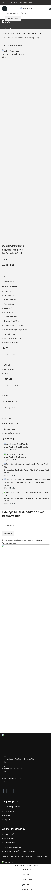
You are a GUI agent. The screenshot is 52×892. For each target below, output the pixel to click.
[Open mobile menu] (4, 8)
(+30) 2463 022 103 (14, 768)
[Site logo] (26, 8)
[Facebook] (5, 791)
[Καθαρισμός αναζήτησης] (5, 360)
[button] (5, 240)
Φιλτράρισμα (10, 282)
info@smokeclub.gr (14, 778)
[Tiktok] (18, 791)
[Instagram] (12, 791)
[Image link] (15, 743)
